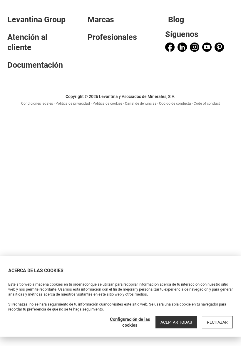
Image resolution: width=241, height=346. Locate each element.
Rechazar (217, 322)
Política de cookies (107, 103)
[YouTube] (207, 47)
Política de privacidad (73, 103)
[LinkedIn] (182, 47)
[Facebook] (170, 47)
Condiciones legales (37, 103)
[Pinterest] (219, 47)
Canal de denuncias (140, 103)
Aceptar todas (176, 322)
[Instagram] (194, 47)
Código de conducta (175, 103)
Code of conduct (207, 103)
